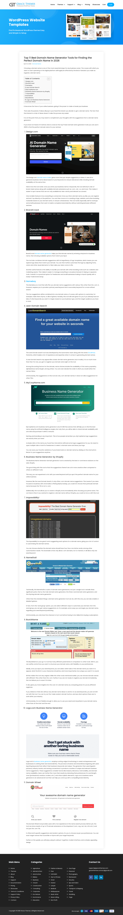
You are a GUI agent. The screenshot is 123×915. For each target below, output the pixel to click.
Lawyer (53, 886)
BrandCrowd (30, 83)
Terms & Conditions (17, 891)
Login (110, 4)
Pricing (87, 4)
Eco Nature (36, 894)
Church (35, 883)
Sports (71, 886)
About (13, 874)
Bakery (35, 877)
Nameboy (29, 85)
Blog (79, 4)
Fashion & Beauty (56, 868)
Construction (37, 886)
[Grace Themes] (22, 5)
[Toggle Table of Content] (48, 78)
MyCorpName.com (32, 89)
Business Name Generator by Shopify (38, 91)
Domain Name (37, 64)
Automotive (37, 874)
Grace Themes (26, 911)
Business (36, 880)
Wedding (72, 894)
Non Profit (54, 900)
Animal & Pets (37, 871)
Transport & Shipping (76, 888)
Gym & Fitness (55, 877)
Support (70, 4)
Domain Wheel (30, 102)
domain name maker (44, 177)
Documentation (16, 883)
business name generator (42, 761)
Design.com (29, 81)
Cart (104, 4)
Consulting (36, 888)
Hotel (52, 880)
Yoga (70, 897)
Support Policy (15, 894)
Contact (13, 900)
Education (36, 900)
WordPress (91, 353)
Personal (72, 871)
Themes (60, 4)
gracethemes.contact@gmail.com (100, 870)
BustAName (29, 98)
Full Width (54, 874)
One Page (72, 868)
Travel (71, 891)
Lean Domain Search (32, 87)
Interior (53, 883)
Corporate (36, 891)
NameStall (29, 96)
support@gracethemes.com (98, 868)
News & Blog (55, 897)
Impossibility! (30, 93)
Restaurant (72, 877)
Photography (73, 874)
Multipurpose (55, 891)
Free (52, 871)
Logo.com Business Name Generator (38, 100)
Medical (53, 888)
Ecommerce (37, 897)
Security (71, 880)
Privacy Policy (15, 897)
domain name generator (43, 253)
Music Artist (54, 894)
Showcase (96, 4)
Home (53, 4)
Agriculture (36, 868)
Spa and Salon (73, 883)
